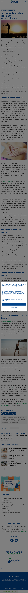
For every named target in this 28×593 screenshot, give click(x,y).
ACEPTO (14, 304)
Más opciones (14, 307)
